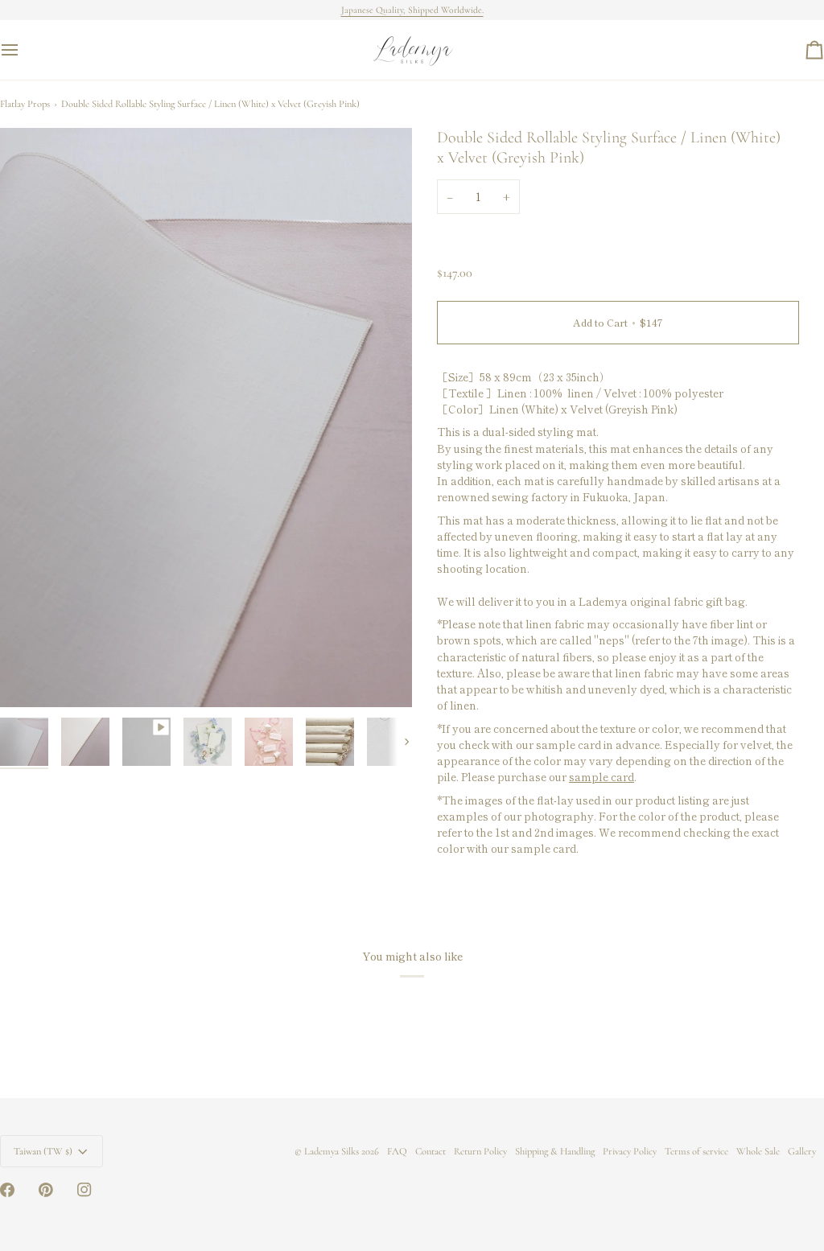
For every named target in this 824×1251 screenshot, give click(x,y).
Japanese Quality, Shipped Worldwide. (412, 9)
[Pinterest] (46, 1190)
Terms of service (696, 1151)
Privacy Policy (630, 1151)
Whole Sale (758, 1151)
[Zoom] (30, 677)
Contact (430, 1151)
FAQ (397, 1151)
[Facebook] (7, 1190)
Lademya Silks (331, 1151)
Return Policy (480, 1151)
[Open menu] (24, 50)
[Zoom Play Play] (206, 417)
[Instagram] (84, 1190)
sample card (601, 776)
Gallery (802, 1151)
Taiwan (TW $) (43, 1151)
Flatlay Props (25, 103)
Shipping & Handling (555, 1151)
